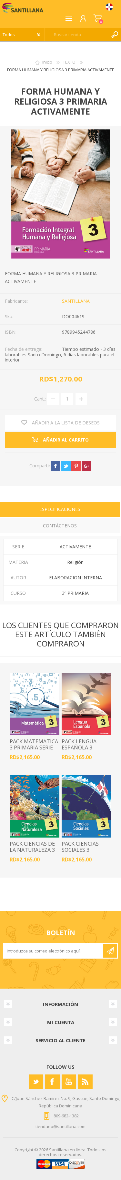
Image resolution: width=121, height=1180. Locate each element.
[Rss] (85, 1081)
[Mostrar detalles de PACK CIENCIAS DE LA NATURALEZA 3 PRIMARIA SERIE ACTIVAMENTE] (34, 806)
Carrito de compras (97, 18)
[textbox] (76, 34)
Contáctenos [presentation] (60, 526)
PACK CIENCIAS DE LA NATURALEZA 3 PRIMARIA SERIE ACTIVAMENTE (32, 853)
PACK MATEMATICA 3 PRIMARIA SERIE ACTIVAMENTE (34, 747)
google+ (86, 466)
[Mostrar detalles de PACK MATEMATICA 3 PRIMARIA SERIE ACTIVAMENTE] (34, 704)
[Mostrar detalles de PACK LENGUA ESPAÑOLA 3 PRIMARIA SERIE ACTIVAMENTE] (86, 704)
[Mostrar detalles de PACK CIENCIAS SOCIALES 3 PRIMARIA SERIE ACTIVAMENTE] (86, 806)
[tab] (60, 510)
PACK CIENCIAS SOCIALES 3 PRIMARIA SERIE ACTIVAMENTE (81, 853)
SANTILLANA (76, 301)
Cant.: (40, 398)
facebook (55, 466)
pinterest (76, 466)
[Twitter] (36, 1081)
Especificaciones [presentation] (59, 509)
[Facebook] (52, 1081)
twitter (66, 466)
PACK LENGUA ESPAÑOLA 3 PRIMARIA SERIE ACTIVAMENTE (81, 750)
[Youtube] (69, 1081)
